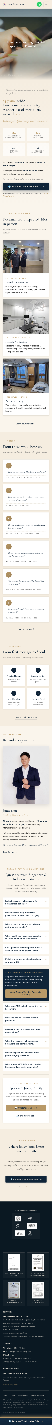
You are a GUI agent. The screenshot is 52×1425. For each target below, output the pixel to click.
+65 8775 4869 (19, 1348)
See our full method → (26, 717)
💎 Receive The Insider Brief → (26, 1179)
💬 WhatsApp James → (26, 1108)
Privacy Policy (23, 1395)
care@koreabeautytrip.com (20, 1351)
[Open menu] (46, 4)
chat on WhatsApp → (27, 1187)
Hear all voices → (26, 629)
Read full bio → (10, 852)
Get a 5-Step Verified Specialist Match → (26, 993)
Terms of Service (9, 1395)
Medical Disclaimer (37, 1395)
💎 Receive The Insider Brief (26, 186)
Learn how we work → (26, 423)
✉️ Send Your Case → (26, 1116)
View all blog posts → (12, 1385)
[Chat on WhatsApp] (39, 4)
